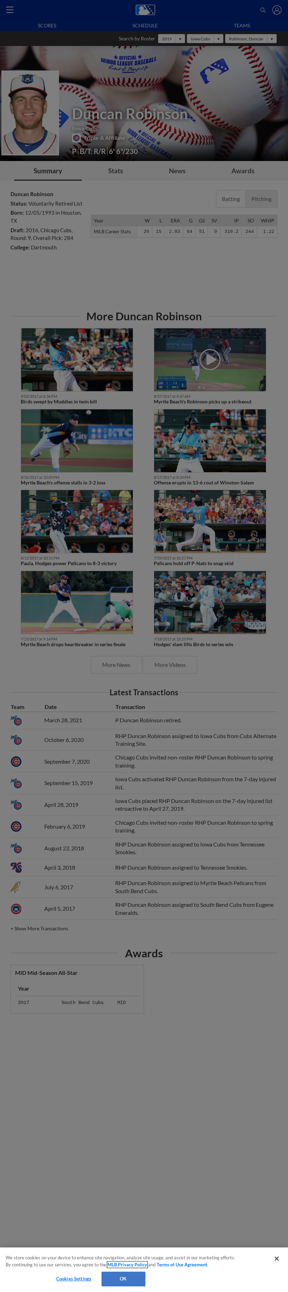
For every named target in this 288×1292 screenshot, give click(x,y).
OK (123, 1278)
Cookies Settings (73, 1278)
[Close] (276, 1258)
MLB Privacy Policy (127, 1264)
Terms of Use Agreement (182, 1264)
